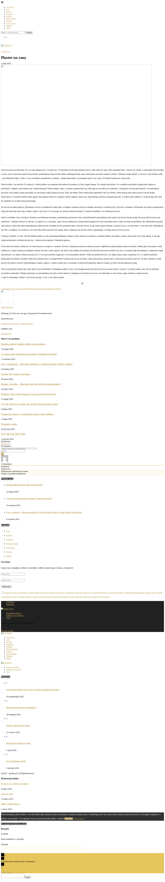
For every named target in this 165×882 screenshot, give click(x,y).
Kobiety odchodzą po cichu (18, 725)
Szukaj (29, 33)
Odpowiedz (6, 872)
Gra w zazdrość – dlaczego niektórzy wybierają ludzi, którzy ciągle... (37, 364)
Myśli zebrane (11, 19)
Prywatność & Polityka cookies (14, 824)
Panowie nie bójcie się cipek (18, 743)
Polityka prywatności (14, 615)
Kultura (9, 16)
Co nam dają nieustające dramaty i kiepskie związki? (29, 354)
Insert (28, 877)
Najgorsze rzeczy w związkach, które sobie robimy (27, 414)
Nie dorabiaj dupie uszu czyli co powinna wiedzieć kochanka (32, 690)
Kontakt (9, 26)
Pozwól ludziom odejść (16, 761)
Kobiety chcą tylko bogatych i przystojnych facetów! (28, 394)
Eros (8, 9)
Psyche (8, 12)
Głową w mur (7, 794)
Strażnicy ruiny (9, 424)
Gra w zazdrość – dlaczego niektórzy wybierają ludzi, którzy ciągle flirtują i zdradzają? (44, 512)
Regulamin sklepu (13, 613)
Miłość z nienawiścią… (11, 804)
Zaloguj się (5, 444)
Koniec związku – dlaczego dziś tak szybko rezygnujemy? (31, 384)
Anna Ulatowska (7, 307)
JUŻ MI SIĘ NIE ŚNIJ (13, 434)
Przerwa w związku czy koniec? (15, 784)
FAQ (8, 618)
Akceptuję (68, 818)
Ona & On (10, 7)
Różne (8, 556)
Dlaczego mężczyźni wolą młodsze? (21, 707)
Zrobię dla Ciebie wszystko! (15, 374)
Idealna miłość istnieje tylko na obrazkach (23, 344)
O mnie (9, 21)
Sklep (8, 28)
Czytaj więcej (78, 818)
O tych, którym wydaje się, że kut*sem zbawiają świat (29, 404)
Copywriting (10, 23)
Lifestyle (9, 14)
